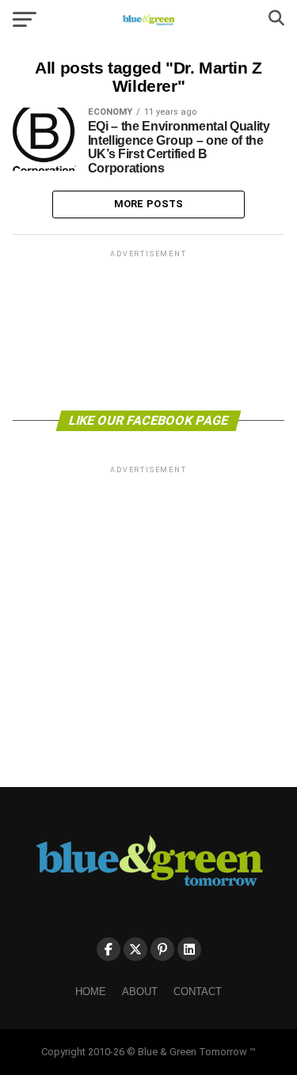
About (140, 991)
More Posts (149, 204)
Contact (197, 991)
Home (90, 991)
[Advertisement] (149, 329)
